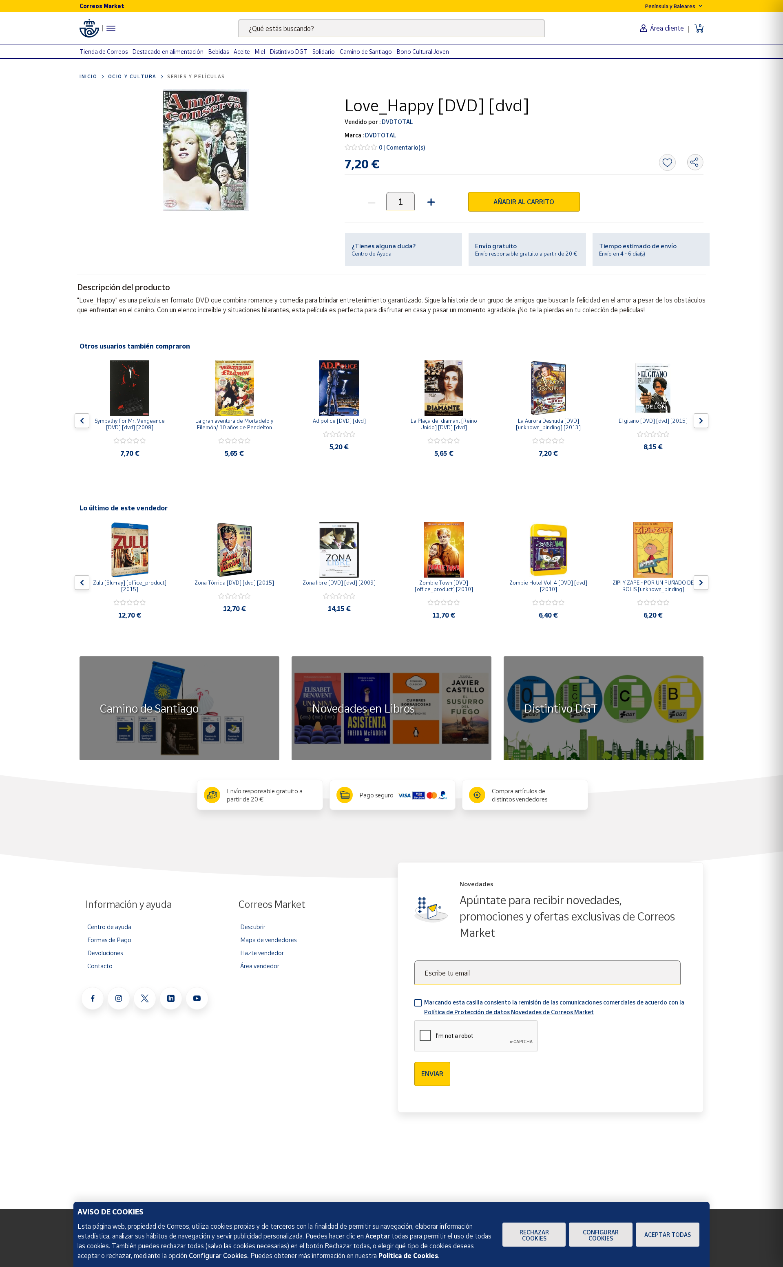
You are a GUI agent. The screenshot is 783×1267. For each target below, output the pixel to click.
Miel (260, 51)
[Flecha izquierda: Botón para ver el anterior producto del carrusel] (82, 420)
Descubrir (252, 926)
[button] (430, 201)
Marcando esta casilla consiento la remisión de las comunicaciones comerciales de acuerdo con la (554, 1007)
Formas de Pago (109, 939)
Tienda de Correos (104, 51)
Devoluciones (105, 952)
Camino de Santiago (366, 51)
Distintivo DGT (288, 51)
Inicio (88, 76)
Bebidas (218, 51)
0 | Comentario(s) (402, 147)
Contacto (100, 965)
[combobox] (391, 28)
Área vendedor (259, 965)
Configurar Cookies (601, 1235)
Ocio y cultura (132, 76)
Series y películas (196, 76)
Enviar (432, 1074)
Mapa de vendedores (268, 939)
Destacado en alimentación (168, 51)
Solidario (323, 51)
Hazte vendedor (262, 952)
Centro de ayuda (109, 926)
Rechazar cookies (534, 1235)
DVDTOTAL (396, 121)
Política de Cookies (408, 1256)
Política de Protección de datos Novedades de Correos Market (509, 1012)
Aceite (242, 51)
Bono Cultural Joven (423, 51)
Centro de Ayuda (372, 253)
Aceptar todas (667, 1234)
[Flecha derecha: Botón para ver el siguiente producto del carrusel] (701, 420)
